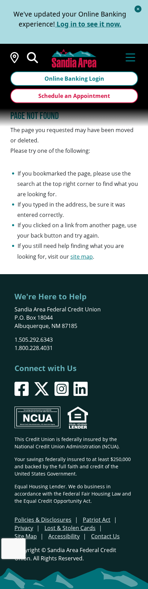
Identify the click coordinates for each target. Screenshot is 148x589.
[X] (41, 389)
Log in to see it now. (88, 24)
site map (81, 256)
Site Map (25, 536)
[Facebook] (21, 389)
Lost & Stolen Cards (70, 528)
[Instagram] (62, 389)
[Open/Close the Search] (32, 56)
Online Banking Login (74, 78)
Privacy (23, 528)
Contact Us (105, 536)
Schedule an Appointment (74, 96)
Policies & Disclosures (42, 519)
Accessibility (64, 536)
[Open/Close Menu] (130, 56)
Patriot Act (96, 519)
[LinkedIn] (80, 389)
